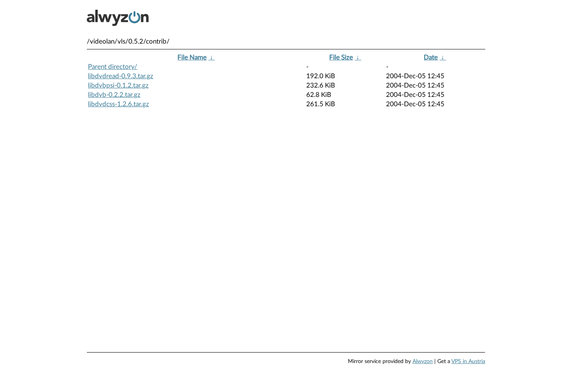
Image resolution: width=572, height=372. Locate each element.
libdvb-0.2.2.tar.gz (114, 94)
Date (431, 57)
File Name (192, 57)
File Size (341, 57)
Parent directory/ (112, 66)
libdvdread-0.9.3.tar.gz (120, 76)
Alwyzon (422, 361)
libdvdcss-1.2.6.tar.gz (118, 104)
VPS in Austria (468, 361)
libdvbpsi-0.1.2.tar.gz (118, 85)
